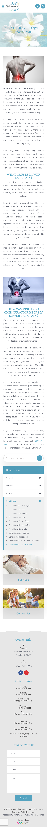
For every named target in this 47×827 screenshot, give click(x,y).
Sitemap (40, 815)
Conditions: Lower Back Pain (20, 545)
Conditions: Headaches (18, 537)
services (9, 485)
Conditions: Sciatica (17, 509)
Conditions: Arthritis (17, 517)
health (9, 493)
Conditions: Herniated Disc (20, 525)
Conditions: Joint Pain (18, 513)
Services (23, 579)
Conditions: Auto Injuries (19, 533)
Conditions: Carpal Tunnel (19, 521)
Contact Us (23, 613)
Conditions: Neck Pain (18, 529)
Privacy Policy (30, 815)
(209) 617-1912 (23, 665)
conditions (11, 501)
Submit (23, 798)
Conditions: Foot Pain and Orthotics (24, 541)
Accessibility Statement (12, 815)
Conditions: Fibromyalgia (19, 505)
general (9, 478)
